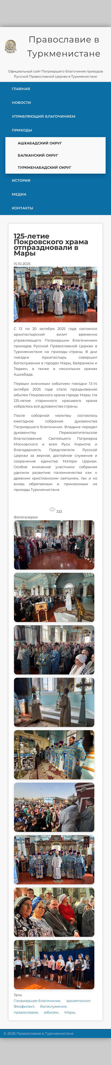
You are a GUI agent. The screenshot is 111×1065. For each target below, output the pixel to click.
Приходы (22, 130)
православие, (27, 1012)
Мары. (70, 1012)
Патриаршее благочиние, (38, 1000)
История (21, 180)
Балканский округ (38, 155)
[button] (54, 545)
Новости (21, 102)
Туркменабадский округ (44, 167)
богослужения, (53, 1006)
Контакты (22, 208)
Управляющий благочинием (43, 116)
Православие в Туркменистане (64, 46)
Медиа (19, 194)
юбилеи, (52, 1012)
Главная (21, 89)
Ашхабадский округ (40, 143)
